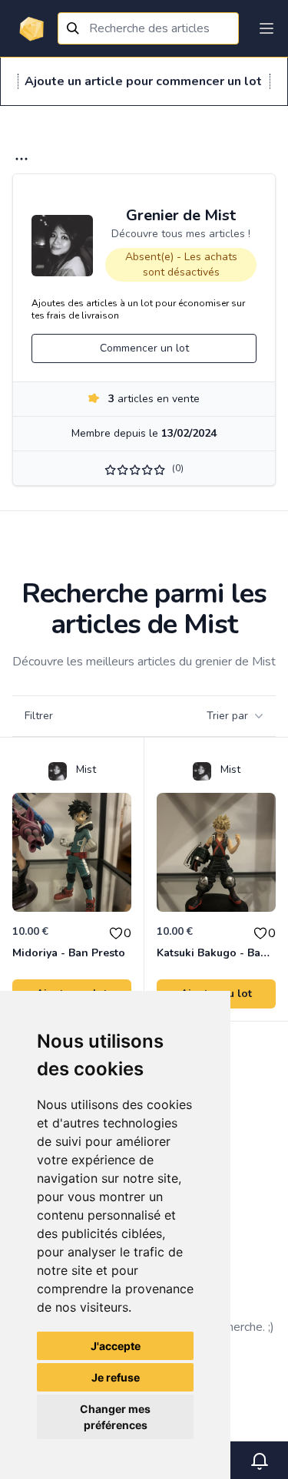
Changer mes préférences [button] (115, 1416)
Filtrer (39, 715)
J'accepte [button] (116, 1345)
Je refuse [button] (115, 1377)
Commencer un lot (144, 348)
